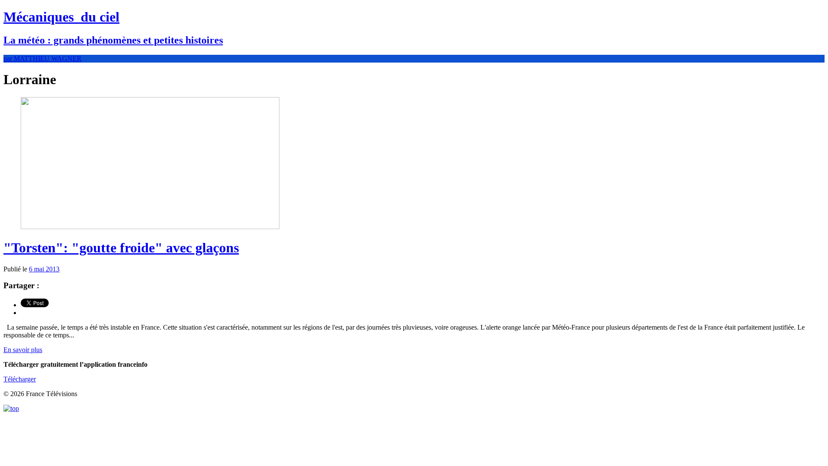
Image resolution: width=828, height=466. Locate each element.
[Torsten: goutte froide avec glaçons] (150, 226)
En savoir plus (22, 349)
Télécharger (19, 379)
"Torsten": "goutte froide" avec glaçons (121, 247)
